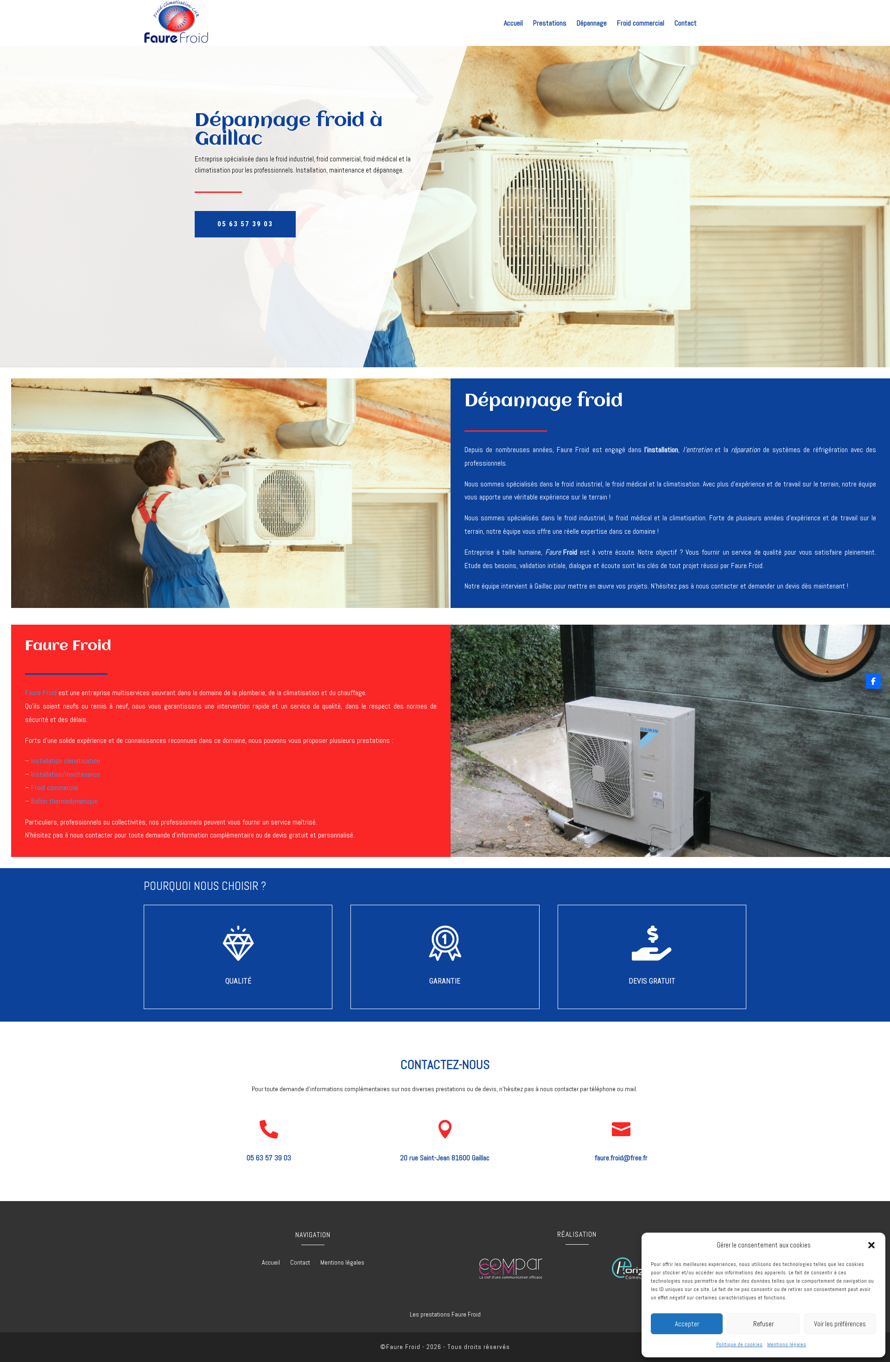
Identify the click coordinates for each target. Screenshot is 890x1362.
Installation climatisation (65, 761)
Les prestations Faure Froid (445, 1314)
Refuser (763, 1323)
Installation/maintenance (65, 774)
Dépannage (592, 24)
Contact (685, 24)
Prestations (549, 24)
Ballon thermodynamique (64, 801)
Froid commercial (640, 24)
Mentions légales (786, 1344)
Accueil (513, 24)
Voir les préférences (840, 1323)
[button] (871, 1245)
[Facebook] (873, 681)
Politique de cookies (739, 1344)
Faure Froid (41, 692)
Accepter (687, 1323)
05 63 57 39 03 (245, 224)
